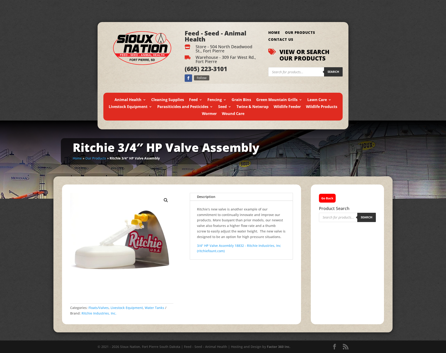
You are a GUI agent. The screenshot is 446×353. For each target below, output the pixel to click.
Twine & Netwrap (252, 107)
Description (206, 196)
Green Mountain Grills (277, 100)
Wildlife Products (321, 107)
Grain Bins (241, 100)
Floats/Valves (99, 307)
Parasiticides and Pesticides (182, 107)
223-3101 (213, 69)
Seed (222, 107)
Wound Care (233, 114)
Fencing (214, 100)
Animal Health (128, 100)
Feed (193, 100)
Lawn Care (317, 100)
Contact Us (280, 40)
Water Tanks (154, 307)
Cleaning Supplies (167, 100)
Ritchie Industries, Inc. (99, 313)
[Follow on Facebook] (188, 78)
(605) (192, 69)
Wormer (209, 114)
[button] (166, 200)
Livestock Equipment (128, 107)
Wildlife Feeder (287, 107)
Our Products (300, 33)
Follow (202, 78)
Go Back (327, 198)
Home (274, 33)
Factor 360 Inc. (278, 346)
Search (333, 72)
